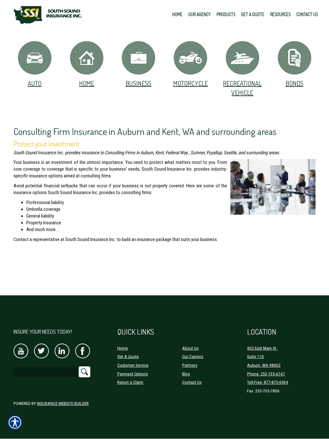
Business (138, 83)
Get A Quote (128, 356)
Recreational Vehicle (242, 88)
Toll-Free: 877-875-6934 (267, 382)
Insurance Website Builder (63, 403)
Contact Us (191, 382)
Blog (186, 374)
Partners (189, 365)
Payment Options (132, 374)
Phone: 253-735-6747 (266, 374)
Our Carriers (192, 356)
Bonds (294, 83)
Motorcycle (190, 83)
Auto (34, 83)
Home (86, 83)
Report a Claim (130, 382)
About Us (190, 348)
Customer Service (132, 365)
